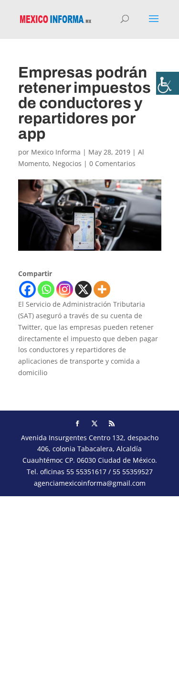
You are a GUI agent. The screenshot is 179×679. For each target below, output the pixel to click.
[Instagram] (64, 289)
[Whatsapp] (46, 289)
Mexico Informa (56, 151)
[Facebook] (27, 289)
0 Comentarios (112, 163)
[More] (102, 289)
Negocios (67, 163)
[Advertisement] (89, 586)
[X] (83, 289)
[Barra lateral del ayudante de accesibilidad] (167, 83)
